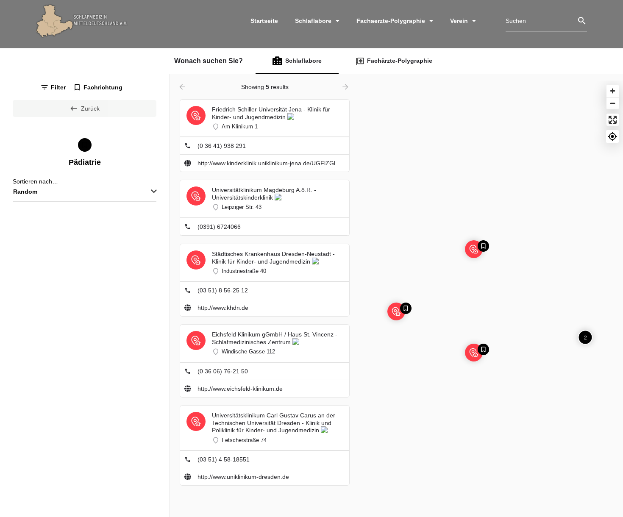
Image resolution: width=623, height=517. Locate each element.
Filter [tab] (58, 87)
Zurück (90, 108)
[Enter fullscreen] (612, 120)
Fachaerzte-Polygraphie (390, 20)
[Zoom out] (612, 103)
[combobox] (84, 192)
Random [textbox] (25, 191)
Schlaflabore (313, 20)
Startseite (264, 20)
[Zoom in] (612, 91)
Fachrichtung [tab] (102, 87)
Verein (459, 20)
